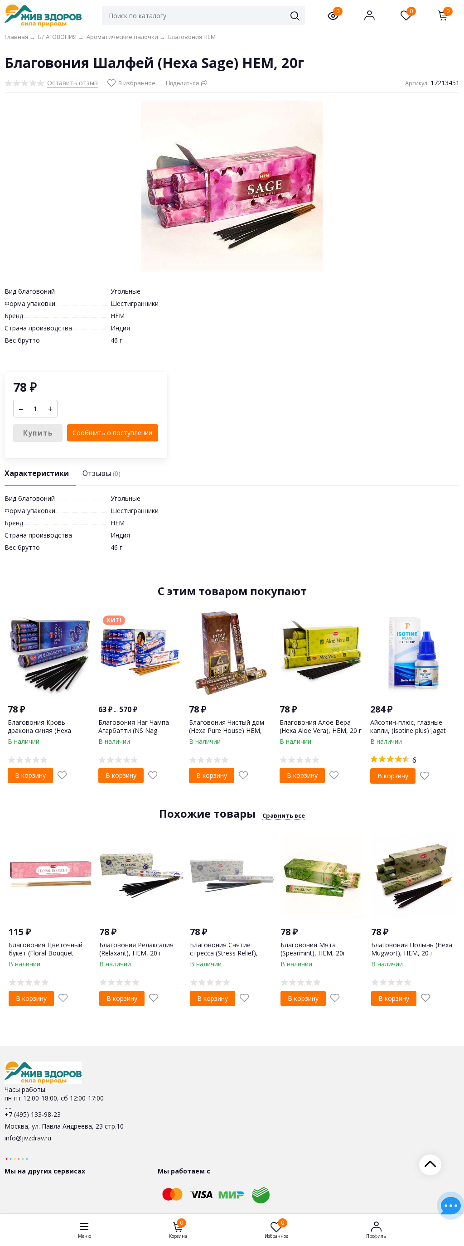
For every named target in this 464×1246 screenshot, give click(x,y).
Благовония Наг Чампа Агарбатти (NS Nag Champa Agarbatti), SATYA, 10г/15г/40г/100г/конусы (138, 734)
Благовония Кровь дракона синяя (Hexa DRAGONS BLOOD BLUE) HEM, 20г (46, 734)
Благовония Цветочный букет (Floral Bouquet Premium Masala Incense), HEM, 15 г (48, 957)
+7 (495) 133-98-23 (33, 1114)
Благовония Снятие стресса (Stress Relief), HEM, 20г (224, 953)
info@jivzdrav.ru (28, 1138)
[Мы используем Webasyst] (17, 1158)
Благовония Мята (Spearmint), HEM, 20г (313, 949)
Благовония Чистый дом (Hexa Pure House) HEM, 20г (226, 730)
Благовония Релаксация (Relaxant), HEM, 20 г (136, 949)
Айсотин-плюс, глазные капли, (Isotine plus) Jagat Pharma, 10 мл (408, 730)
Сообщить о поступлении (112, 432)
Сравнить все (283, 815)
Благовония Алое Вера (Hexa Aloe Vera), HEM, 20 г (321, 726)
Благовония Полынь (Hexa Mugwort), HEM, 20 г (411, 949)
